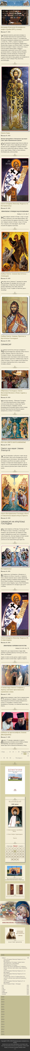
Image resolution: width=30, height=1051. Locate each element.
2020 (2, 1009)
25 (15, 857)
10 (10, 751)
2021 (2, 1007)
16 (9, 854)
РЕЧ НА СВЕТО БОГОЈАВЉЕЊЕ (13, 442)
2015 (2, 1022)
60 (10, 758)
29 (21, 753)
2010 (2, 1034)
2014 (2, 1024)
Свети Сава (5, 133)
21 (23, 854)
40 (4, 758)
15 (7, 854)
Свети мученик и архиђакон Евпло (15, 830)
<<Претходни (9, 846)
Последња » (19, 758)
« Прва (3, 751)
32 (28, 756)
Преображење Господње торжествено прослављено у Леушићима (14, 962)
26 (17, 857)
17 (12, 854)
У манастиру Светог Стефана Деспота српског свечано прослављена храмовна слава (15, 978)
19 (17, 854)
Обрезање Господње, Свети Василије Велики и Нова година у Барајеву (14, 393)
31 (28, 753)
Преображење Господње (10, 965)
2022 (2, 1004)
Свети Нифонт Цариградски (15, 834)
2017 (2, 1017)
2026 (2, 955)
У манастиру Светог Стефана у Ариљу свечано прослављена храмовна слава (13, 690)
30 (15, 859)
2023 (2, 1002)
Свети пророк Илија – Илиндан (12, 984)
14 (23, 851)
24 (12, 857)
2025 (2, 997)
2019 (2, 1012)
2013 (2, 1027)
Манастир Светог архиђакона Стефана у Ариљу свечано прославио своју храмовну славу (15, 968)
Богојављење (6, 569)
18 (15, 854)
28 (18, 751)
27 (20, 857)
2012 (2, 1029)
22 (7, 857)
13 (20, 851)
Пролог (15, 838)
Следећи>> (21, 846)
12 (17, 851)
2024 (2, 999)
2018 (2, 1014)
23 (9, 857)
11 (15, 851)
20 (13, 751)
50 (7, 758)
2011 (2, 1032)
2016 (2, 1019)
